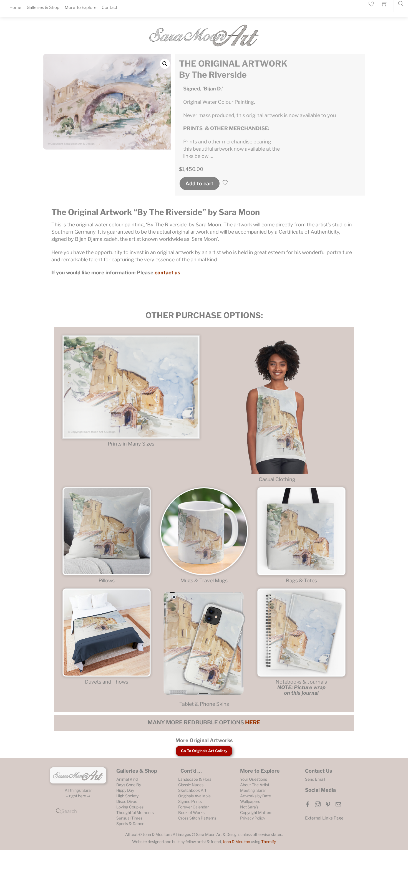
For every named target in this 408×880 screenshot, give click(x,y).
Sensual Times (129, 818)
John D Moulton (236, 841)
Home (15, 7)
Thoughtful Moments (135, 812)
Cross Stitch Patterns (197, 818)
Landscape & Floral (195, 779)
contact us (167, 272)
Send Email (315, 779)
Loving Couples (129, 807)
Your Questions (253, 779)
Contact (109, 7)
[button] (165, 64)
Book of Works (191, 812)
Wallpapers (250, 801)
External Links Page (324, 818)
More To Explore (81, 7)
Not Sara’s (249, 807)
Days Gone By (128, 784)
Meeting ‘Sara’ (253, 790)
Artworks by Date (255, 795)
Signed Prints (190, 801)
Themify (268, 841)
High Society (127, 795)
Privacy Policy (252, 818)
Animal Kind (127, 779)
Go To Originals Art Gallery (204, 750)
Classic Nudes (190, 784)
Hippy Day (125, 790)
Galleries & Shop (43, 7)
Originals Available (194, 795)
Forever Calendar (193, 807)
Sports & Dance (130, 823)
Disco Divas (126, 801)
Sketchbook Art (192, 790)
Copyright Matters (256, 812)
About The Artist (254, 784)
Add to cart (199, 183)
